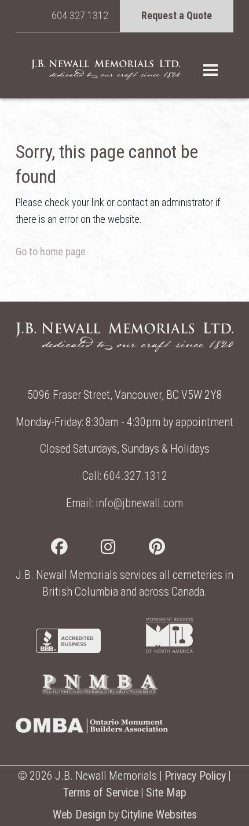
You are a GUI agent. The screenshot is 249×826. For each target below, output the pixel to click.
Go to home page (51, 251)
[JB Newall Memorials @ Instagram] (125, 549)
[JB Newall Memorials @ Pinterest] (174, 549)
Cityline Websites (159, 814)
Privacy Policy (195, 776)
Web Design (79, 814)
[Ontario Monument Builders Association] (92, 729)
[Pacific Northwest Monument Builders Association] (100, 692)
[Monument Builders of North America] (169, 649)
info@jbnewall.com (139, 503)
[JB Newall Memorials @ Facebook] (76, 549)
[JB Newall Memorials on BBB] (68, 649)
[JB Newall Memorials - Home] (105, 69)
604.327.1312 (80, 15)
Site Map (166, 792)
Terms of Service (100, 792)
